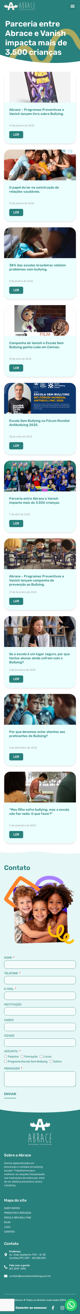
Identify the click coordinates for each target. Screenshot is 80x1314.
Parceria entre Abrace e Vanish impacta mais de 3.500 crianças (34, 501)
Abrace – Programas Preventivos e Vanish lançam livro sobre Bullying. (36, 112)
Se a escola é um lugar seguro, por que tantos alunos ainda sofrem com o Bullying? (39, 658)
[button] (72, 6)
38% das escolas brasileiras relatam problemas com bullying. (37, 267)
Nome (8, 957)
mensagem (12, 1068)
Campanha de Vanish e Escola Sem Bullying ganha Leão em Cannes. (36, 345)
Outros (57, 1061)
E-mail (9, 989)
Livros (47, 1056)
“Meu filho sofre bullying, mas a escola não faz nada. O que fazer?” (39, 812)
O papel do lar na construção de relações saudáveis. (34, 189)
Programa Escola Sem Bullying (27, 1061)
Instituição (12, 1004)
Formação (31, 1056)
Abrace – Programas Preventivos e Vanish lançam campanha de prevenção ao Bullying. (36, 580)
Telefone (11, 973)
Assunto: (11, 1051)
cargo (9, 1020)
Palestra (13, 1056)
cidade (9, 1035)
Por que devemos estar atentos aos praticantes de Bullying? (37, 734)
